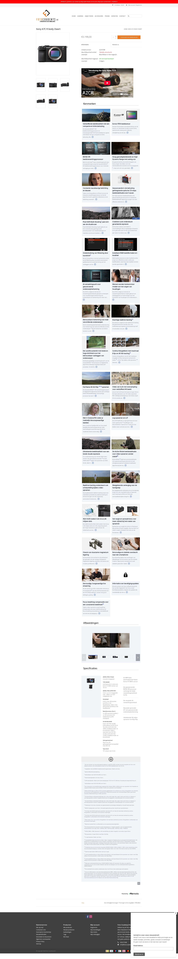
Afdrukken (137, 903)
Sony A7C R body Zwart (135, 29)
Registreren (93, 927)
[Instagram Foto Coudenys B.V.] (90, 916)
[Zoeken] (128, 16)
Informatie (85, 44)
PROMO (107, 16)
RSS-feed (66, 937)
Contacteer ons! (41, 930)
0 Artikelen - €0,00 (119, 5)
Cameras (80, 16)
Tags (64, 934)
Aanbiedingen (67, 932)
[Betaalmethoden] (107, 951)
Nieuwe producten (68, 930)
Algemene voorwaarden (43, 939)
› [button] (138, 657)
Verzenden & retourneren (43, 937)
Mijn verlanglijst (95, 934)
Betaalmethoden (41, 934)
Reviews (115, 44)
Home (74, 16)
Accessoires (99, 16)
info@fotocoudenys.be (127, 945)
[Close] (175, 913)
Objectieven (89, 16)
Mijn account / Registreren (135, 5)
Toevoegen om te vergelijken (126, 903)
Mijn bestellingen (95, 930)
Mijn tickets (93, 932)
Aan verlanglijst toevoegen (111, 903)
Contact (122, 16)
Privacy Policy (40, 941)
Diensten (114, 16)
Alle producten (67, 927)
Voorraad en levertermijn (43, 932)
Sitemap (38, 944)
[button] (111, 640)
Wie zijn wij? (39, 927)
